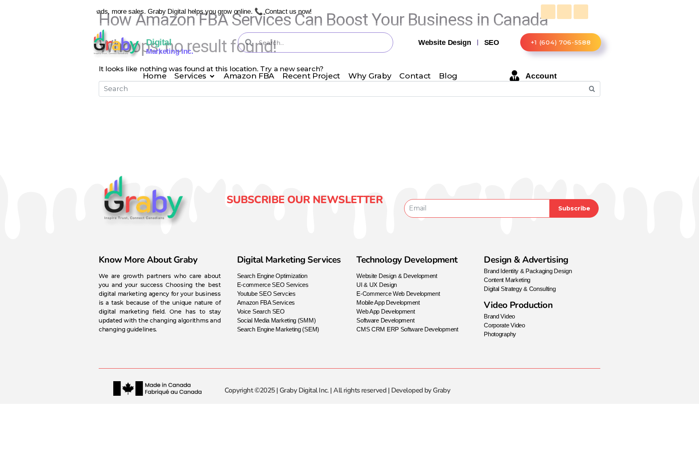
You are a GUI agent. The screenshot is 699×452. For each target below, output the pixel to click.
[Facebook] (283, 215)
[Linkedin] (339, 215)
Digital (158, 42)
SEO (491, 42)
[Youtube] (320, 215)
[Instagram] (302, 215)
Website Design (444, 42)
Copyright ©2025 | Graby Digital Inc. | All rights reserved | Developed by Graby (337, 390)
